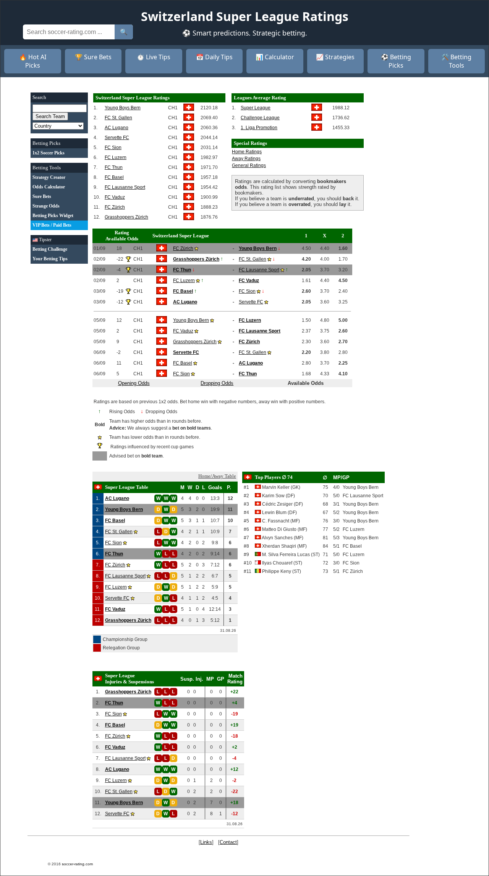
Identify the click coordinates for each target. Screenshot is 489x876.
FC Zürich (115, 207)
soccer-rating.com (77, 864)
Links (206, 842)
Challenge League (260, 117)
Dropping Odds (217, 383)
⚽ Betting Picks (396, 61)
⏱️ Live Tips (153, 57)
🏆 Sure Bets (93, 57)
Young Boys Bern (123, 107)
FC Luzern (115, 157)
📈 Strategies (335, 57)
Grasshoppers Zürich (126, 217)
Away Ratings (246, 158)
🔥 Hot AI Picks (32, 61)
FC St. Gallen (118, 117)
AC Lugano (116, 127)
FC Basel (114, 177)
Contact (228, 842)
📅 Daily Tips (214, 57)
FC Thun (114, 167)
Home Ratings (247, 151)
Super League (255, 107)
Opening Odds (134, 383)
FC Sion (113, 147)
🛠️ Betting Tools (456, 61)
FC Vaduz (115, 197)
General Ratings (249, 165)
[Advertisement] (59, 383)
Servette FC (117, 137)
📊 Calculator (275, 57)
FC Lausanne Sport (125, 187)
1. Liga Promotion (259, 127)
